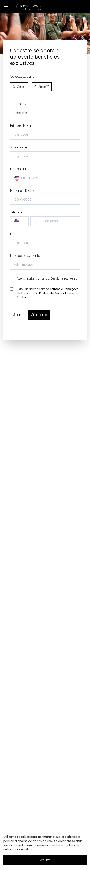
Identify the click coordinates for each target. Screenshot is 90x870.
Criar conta (39, 315)
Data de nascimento (25, 255)
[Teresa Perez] (27, 6)
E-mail (15, 234)
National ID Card (22, 190)
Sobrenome (18, 147)
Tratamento (18, 104)
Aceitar (45, 860)
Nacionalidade (24, 173)
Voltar (17, 315)
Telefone (17, 216)
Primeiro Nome (21, 125)
